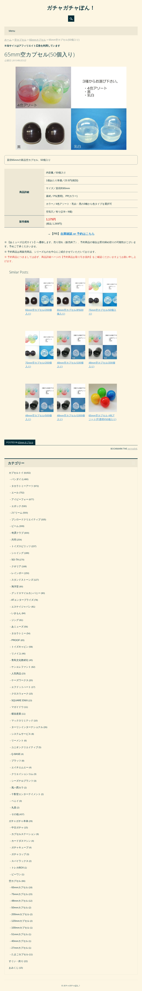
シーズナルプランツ (22, 780)
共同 (13, 539)
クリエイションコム (22, 774)
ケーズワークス (19, 680)
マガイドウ (17, 707)
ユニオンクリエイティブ (24, 747)
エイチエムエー (19, 767)
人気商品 (16, 673)
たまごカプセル (19, 954)
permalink (132, 448)
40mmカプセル (19, 941)
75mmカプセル (19, 894)
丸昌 (13, 807)
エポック (16, 506)
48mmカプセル (19, 900)
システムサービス (21, 733)
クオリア (16, 566)
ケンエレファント (21, 666)
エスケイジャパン (21, 606)
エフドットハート (21, 687)
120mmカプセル (20, 920)
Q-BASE (15, 754)
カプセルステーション (23, 834)
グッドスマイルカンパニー (26, 593)
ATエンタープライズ (22, 599)
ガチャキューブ (19, 847)
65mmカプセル (25, 442)
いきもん (16, 613)
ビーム (15, 526)
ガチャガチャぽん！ (71, 7)
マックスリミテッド (22, 720)
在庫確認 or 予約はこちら (77, 233)
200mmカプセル (20, 914)
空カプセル (15, 881)
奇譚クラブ (17, 532)
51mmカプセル (19, 934)
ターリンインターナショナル (27, 727)
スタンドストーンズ (22, 579)
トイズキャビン (19, 646)
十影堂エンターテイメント (26, 794)
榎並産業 (16, 713)
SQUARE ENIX (19, 700)
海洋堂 (15, 586)
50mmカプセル (19, 907)
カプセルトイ (16, 472)
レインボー (17, 573)
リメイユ (16, 653)
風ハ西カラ (17, 787)
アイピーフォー (19, 499)
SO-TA (15, 559)
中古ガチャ (17, 827)
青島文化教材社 (19, 660)
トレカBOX (17, 867)
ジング (15, 620)
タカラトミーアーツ (22, 486)
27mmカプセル (19, 947)
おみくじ (14, 967)
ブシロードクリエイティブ (26, 519)
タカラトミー (18, 633)
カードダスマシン (21, 840)
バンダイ (16, 479)
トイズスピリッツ (21, 546)
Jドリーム (16, 512)
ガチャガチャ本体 (18, 821)
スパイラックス (19, 861)
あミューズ (17, 626)
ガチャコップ (18, 854)
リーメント (17, 740)
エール (15, 492)
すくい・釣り (16, 961)
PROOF (15, 640)
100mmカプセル (20, 927)
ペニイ (15, 801)
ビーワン (16, 874)
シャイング (17, 553)
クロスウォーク (19, 693)
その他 (15, 814)
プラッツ (16, 760)
